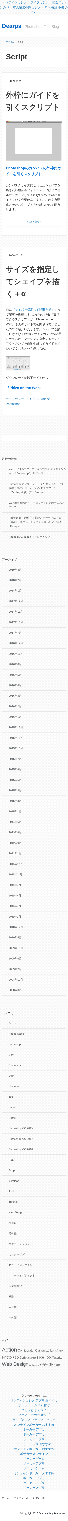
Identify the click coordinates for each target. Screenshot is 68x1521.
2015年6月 (15, 769)
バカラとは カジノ (34, 1410)
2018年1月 (15, 590)
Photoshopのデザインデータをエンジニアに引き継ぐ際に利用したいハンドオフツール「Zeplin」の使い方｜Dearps (36, 488)
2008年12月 (16, 979)
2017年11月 (16, 611)
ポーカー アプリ (34, 1429)
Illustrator (14, 1086)
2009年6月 (15, 958)
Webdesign (34, 1365)
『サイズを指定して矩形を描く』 (34, 309)
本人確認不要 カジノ (27, 7)
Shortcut (32, 1358)
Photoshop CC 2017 (21, 1138)
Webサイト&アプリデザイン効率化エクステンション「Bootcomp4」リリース (37, 471)
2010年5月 (15, 937)
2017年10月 (16, 622)
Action (12, 1023)
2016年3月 (15, 695)
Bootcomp (15, 1044)
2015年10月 (16, 748)
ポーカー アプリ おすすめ (34, 1444)
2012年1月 (15, 853)
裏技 (58, 1365)
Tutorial (13, 1201)
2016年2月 (15, 706)
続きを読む (34, 221)
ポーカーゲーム (34, 1458)
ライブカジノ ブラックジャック (34, 1419)
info (11, 1096)
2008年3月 (15, 990)
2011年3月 (15, 905)
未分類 (13, 1306)
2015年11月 (16, 737)
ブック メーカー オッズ (34, 1414)
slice (40, 1357)
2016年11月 (16, 653)
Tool (11, 1191)
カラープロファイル (20, 1264)
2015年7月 (15, 758)
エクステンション (19, 1243)
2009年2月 (15, 969)
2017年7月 (15, 632)
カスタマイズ (17, 1254)
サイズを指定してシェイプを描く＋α (33, 281)
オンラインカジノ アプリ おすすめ (34, 1400)
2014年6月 (15, 821)
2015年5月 (15, 779)
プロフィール (21, 1498)
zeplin (12, 1222)
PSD (11, 1159)
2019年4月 (15, 569)
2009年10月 (16, 948)
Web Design (16, 1212)
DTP (11, 1075)
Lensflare (56, 1350)
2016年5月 (15, 674)
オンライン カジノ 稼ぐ (34, 1405)
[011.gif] (18, 363)
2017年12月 (16, 601)
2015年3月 (15, 800)
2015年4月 (15, 790)
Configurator (26, 1350)
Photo (12, 1117)
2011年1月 (15, 916)
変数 (11, 1296)
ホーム (5, 1498)
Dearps (11, 26)
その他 (13, 1233)
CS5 (11, 1054)
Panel (12, 1107)
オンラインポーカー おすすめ (34, 1424)
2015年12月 (16, 727)
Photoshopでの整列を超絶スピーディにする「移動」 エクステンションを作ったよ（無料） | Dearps (37, 522)
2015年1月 (15, 811)
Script (12, 1170)
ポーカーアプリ (34, 1439)
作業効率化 (15, 1285)
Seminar (14, 1180)
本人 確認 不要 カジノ (49, 10)
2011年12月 (16, 864)
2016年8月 (15, 664)
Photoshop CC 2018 (21, 1149)
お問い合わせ (40, 1498)
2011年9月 (15, 884)
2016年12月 (16, 643)
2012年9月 (15, 842)
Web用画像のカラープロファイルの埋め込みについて (36, 505)
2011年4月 (15, 895)
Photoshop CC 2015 (21, 1128)
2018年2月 (15, 580)
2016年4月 (15, 685)
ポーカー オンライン (34, 1453)
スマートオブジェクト (22, 1275)
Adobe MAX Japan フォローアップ (29, 536)
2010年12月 (16, 927)
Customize (15, 1065)
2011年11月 (15, 874)
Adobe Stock (16, 1033)
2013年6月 (15, 832)
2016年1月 (15, 716)
